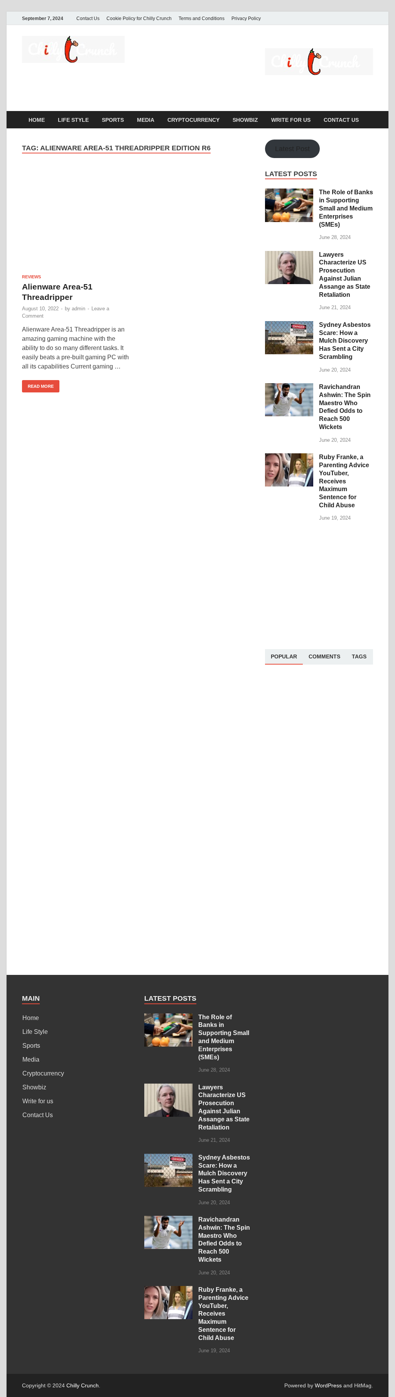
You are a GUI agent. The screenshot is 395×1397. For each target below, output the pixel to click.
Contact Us (88, 18)
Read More (38, 384)
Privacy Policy (246, 18)
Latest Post (292, 149)
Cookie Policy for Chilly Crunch (139, 18)
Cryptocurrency (193, 120)
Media (145, 120)
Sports (113, 120)
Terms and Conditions (202, 18)
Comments (324, 656)
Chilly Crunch (82, 1385)
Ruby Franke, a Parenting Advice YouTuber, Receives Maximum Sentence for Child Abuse (344, 481)
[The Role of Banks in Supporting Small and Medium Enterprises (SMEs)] (289, 193)
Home (37, 120)
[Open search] (369, 120)
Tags (359, 656)
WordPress (328, 1385)
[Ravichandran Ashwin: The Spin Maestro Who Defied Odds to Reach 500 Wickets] (289, 387)
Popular (284, 656)
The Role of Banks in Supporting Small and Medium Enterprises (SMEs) (346, 208)
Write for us (291, 120)
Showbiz (245, 120)
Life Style (73, 120)
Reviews (31, 276)
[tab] (284, 657)
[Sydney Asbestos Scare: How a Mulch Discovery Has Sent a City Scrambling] (289, 325)
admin (78, 308)
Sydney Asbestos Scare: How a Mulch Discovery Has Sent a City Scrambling (345, 340)
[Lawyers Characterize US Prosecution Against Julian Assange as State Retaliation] (289, 255)
